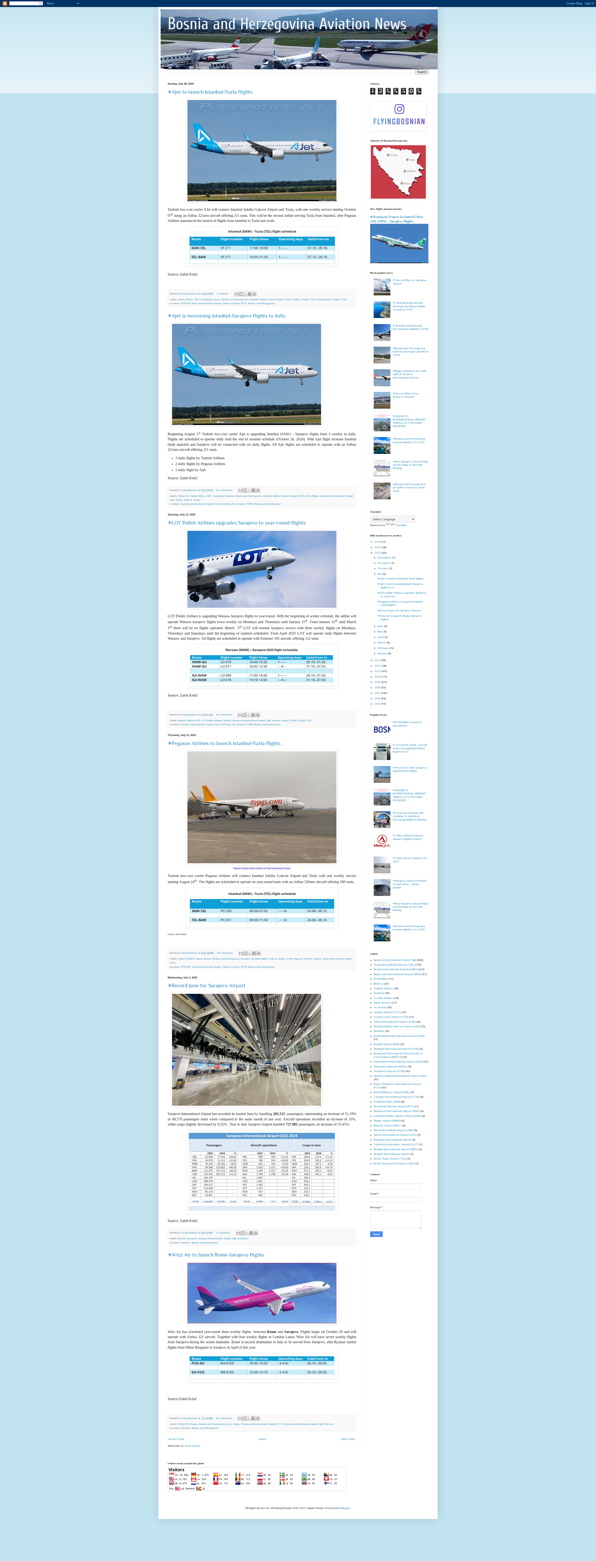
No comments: (224, 490)
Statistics (242, 1238)
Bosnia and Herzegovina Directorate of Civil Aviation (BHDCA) (398, 1055)
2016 (377, 698)
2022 (378, 665)
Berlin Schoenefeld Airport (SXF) (394, 1163)
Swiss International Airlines (390, 1066)
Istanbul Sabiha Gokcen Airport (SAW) (270, 299)
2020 (378, 676)
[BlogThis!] (241, 294)
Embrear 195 (193, 720)
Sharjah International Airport (392, 1154)
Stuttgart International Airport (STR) (396, 1048)
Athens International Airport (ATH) (395, 1134)
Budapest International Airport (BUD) (397, 1111)
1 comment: (223, 293)
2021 (377, 671)
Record (182, 1238)
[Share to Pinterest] (254, 294)
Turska (305, 299)
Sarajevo (191, 1238)
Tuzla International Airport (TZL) (329, 299)
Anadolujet (206, 299)
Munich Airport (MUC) (388, 1125)
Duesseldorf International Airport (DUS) (398, 1061)
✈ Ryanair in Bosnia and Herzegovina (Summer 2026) (410, 327)
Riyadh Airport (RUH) (387, 1044)
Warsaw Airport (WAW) (284, 720)
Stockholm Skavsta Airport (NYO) (394, 1106)
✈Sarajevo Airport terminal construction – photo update (410, 884)
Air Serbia (380, 1007)
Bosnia (230, 495)
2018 (377, 687)
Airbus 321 (183, 495)
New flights (312, 495)
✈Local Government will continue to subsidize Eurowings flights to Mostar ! (410, 816)
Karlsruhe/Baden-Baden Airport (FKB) (397, 1116)
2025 (378, 547)
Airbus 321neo (185, 299)
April (381, 637)
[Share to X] (245, 294)
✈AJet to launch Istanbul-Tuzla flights (210, 92)
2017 (377, 693)
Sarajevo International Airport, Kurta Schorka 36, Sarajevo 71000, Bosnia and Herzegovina (231, 503)
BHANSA (379, 1031)
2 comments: (223, 1232)
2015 (377, 703)
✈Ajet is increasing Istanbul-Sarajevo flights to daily (226, 316)
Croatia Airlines (383, 998)
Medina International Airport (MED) (396, 1149)
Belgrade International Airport (392, 1139)
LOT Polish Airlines (211, 720)
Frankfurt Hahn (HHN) (387, 1101)
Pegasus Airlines (303, 958)
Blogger (345, 1508)
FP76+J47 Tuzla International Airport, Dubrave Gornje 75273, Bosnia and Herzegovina (228, 303)
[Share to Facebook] (249, 294)
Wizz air (328, 1424)
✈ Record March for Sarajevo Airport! (405, 395)
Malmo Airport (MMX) (387, 1120)
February (383, 648)
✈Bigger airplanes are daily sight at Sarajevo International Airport (410, 374)
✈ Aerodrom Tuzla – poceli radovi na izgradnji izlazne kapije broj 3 (410, 748)
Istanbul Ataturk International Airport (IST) (400, 1076)
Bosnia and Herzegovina (235, 299)
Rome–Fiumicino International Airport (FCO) (258, 1424)
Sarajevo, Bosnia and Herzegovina (199, 1242)
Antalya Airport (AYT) (387, 1012)
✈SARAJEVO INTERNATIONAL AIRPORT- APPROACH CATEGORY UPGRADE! (410, 421)
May (380, 631)
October (383, 568)
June (381, 626)
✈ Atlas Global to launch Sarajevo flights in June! (408, 837)
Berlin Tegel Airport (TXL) (390, 1158)
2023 (378, 660)
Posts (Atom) (192, 1445)
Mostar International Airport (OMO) (396, 969)
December (385, 557)
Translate (401, 525)
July (380, 574)
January (383, 653)
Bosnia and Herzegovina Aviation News (287, 23)
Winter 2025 (305, 720)
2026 (378, 541)
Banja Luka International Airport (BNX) (397, 974)
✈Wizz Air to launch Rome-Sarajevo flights (216, 1255)
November (384, 563)
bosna (217, 299)
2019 (377, 682)
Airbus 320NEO (186, 958)
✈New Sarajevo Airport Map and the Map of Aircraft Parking (410, 465)
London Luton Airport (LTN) (391, 1017)
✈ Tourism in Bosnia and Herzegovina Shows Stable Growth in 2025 (409, 306)
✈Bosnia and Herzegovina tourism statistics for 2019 (409, 440)
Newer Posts (176, 1439)
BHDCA (378, 983)
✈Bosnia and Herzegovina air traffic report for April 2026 (409, 488)
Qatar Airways (382, 1002)
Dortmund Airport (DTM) (389, 1071)
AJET (196, 299)
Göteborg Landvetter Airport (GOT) (396, 1144)
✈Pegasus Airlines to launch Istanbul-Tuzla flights (224, 743)
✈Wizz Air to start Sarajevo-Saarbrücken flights (410, 769)
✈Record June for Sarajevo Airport (206, 985)
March (382, 642)
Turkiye (297, 299)
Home (262, 1439)
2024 (378, 552)
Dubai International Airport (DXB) (395, 1021)
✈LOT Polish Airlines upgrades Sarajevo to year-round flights (237, 523)
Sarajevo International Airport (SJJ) (251, 720)
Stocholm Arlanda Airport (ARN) (393, 1130)
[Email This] (236, 294)
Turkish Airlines (383, 988)
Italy (229, 1424)
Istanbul (245, 958)
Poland (227, 720)
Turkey (179, 499)
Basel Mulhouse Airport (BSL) (392, 1092)
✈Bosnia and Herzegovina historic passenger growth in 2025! (410, 352)
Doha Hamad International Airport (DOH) (399, 1036)
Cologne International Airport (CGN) (396, 1096)
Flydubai (379, 993)
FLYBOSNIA (381, 979)
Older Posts (348, 1439)
